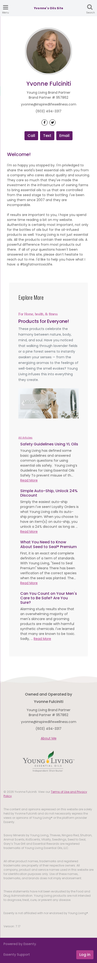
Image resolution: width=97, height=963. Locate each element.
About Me (49, 738)
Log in (84, 954)
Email (64, 135)
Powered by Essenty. (20, 944)
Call (31, 135)
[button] (22, 403)
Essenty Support (17, 954)
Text (47, 135)
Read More (29, 480)
